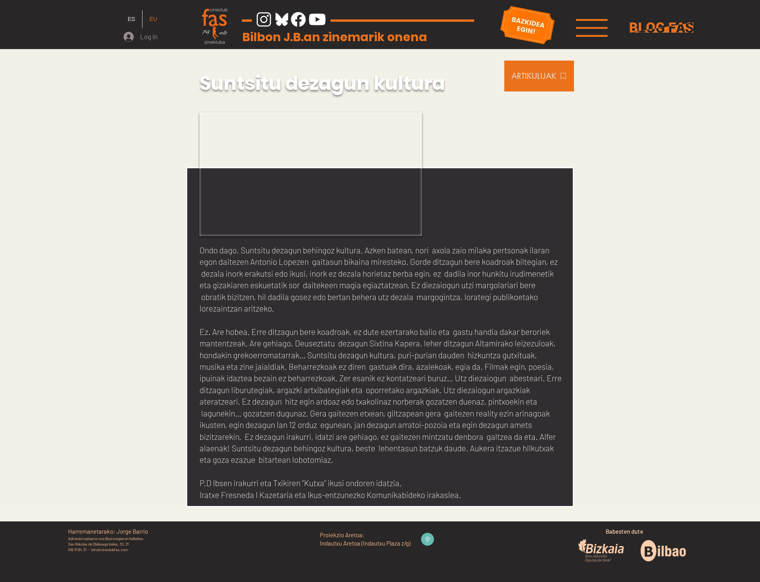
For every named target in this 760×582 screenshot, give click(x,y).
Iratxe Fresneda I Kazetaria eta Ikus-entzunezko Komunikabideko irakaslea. (330, 495)
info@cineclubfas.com (109, 549)
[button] (592, 28)
